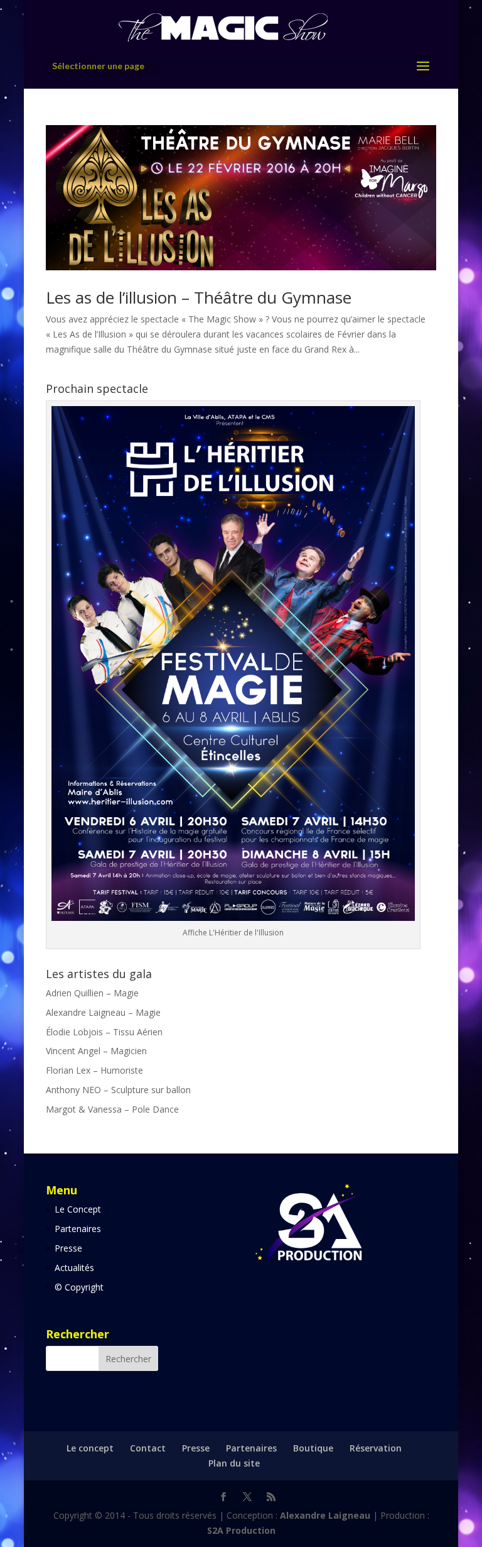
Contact (148, 1448)
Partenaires (78, 1229)
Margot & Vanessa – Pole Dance (112, 1109)
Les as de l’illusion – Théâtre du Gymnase (198, 297)
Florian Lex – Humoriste (94, 1070)
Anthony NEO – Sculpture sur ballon (118, 1090)
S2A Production (241, 1530)
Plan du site (234, 1463)
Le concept (90, 1448)
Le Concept (78, 1209)
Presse (68, 1248)
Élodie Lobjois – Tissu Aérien (104, 1032)
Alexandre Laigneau (326, 1515)
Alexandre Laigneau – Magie (103, 1012)
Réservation (376, 1448)
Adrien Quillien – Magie (92, 993)
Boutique (313, 1448)
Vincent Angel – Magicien (96, 1051)
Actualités (74, 1268)
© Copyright (79, 1287)
